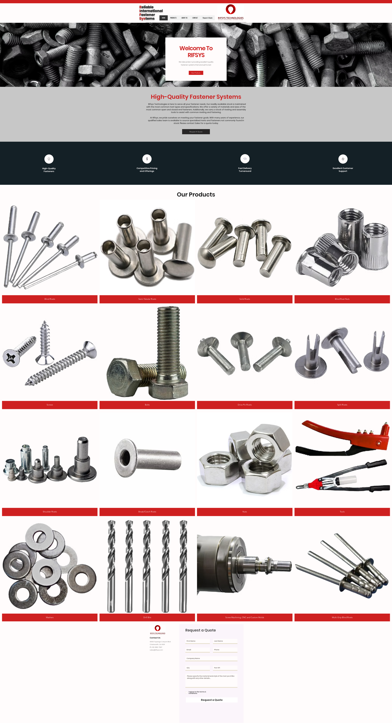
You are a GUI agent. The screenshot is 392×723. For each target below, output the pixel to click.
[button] (173, 17)
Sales (197, 123)
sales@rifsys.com (156, 650)
